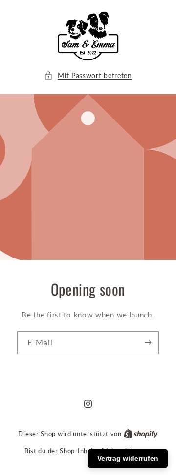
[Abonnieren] (147, 342)
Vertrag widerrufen (127, 458)
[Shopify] (141, 433)
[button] (88, 75)
